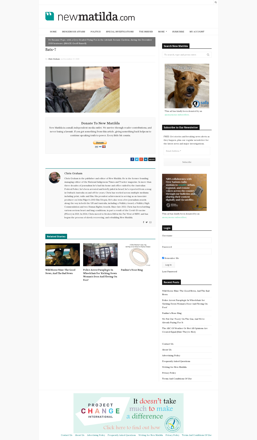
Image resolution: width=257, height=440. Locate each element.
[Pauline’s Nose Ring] (138, 254)
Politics (96, 31)
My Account (197, 31)
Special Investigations (120, 31)
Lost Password (169, 271)
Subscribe (178, 31)
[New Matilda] (90, 17)
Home (53, 31)
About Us (166, 349)
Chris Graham (54, 59)
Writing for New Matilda (174, 367)
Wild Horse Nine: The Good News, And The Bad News (60, 271)
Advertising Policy (171, 355)
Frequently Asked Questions (176, 361)
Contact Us (167, 344)
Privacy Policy (169, 373)
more (152, 159)
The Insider (146, 31)
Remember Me (171, 258)
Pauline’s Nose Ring (132, 269)
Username (167, 235)
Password (167, 247)
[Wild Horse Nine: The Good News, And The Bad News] (62, 254)
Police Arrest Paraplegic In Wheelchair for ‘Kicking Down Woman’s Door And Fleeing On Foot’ (100, 274)
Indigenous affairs (73, 31)
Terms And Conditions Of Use (177, 378)
